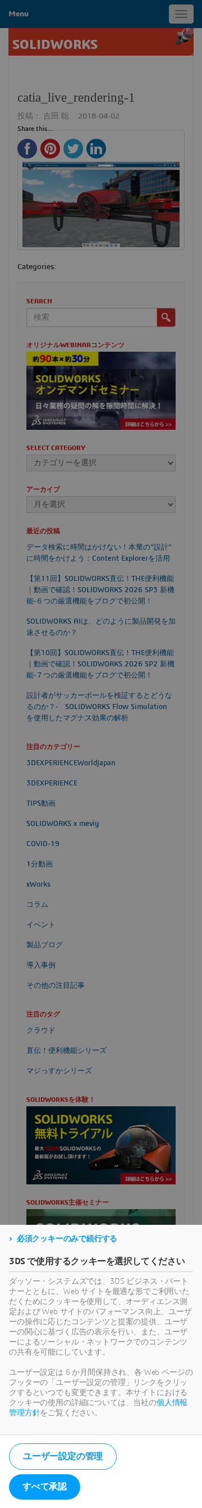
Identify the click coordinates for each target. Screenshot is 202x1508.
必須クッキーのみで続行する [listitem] (67, 1239)
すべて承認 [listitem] (44, 1486)
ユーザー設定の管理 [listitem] (63, 1456)
